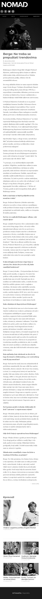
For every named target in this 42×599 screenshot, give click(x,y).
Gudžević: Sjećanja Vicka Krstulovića (28, 557)
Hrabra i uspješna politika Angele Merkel (19, 528)
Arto (13, 16)
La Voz (37, 483)
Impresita (26, 593)
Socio (4, 16)
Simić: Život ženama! (11, 556)
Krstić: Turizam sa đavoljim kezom (28, 578)
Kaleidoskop (24, 16)
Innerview (36, 16)
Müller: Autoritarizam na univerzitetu (11, 578)
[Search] (1, 11)
